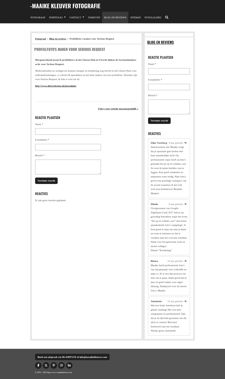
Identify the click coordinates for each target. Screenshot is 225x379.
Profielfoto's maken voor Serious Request (92, 38)
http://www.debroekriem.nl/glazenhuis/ (55, 86)
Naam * (39, 124)
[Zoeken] (166, 17)
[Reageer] (185, 143)
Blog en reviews (57, 38)
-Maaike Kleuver (65, 5)
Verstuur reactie (46, 180)
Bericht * (39, 155)
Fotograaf (40, 38)
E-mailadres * (42, 139)
